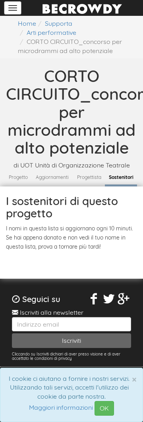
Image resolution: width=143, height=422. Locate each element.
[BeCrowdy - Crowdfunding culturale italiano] (82, 8)
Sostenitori (121, 177)
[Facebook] (94, 299)
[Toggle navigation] (12, 8)
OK (104, 408)
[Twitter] (108, 299)
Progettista (89, 177)
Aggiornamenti (52, 177)
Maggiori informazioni (61, 408)
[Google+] (123, 299)
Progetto (18, 177)
